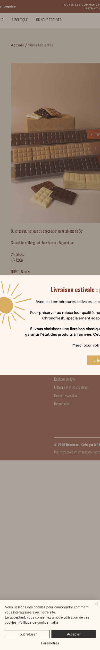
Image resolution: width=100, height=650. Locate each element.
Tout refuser (27, 634)
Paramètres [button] (50, 643)
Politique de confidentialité (38, 622)
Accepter (74, 634)
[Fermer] (93, 606)
